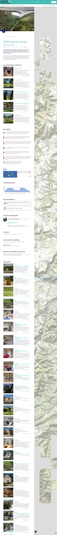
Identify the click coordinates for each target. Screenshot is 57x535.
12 (4, 497)
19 (10, 497)
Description (13, 5)
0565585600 (9, 223)
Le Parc (31, 2)
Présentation (3, 5)
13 (5, 497)
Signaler (27, 254)
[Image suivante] (32, 19)
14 (6, 497)
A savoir (27, 2)
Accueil (5, 36)
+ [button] (35, 7)
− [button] (35, 9)
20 (11, 497)
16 (7, 497)
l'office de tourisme (17, 234)
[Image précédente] (1, 19)
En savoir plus (43, 2)
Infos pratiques (18, 5)
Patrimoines (8, 5)
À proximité (23, 5)
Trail (7, 36)
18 (9, 497)
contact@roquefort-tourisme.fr (12, 222)
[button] (35, 10)
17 (8, 497)
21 (12, 497)
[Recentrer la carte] (35, 13)
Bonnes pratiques (37, 2)
